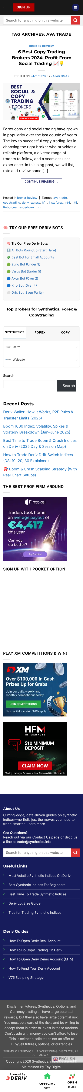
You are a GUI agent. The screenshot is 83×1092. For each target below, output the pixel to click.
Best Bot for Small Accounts (32, 257)
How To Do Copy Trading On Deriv (35, 950)
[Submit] (75, 20)
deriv (25, 202)
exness (35, 202)
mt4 (67, 202)
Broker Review (41, 46)
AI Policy (40, 1054)
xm (38, 207)
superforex (26, 207)
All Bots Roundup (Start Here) (33, 250)
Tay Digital (53, 1067)
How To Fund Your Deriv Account (34, 968)
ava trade (60, 197)
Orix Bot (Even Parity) (27, 292)
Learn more (36, 824)
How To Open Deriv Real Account (34, 941)
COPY (65, 332)
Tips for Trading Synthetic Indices (35, 913)
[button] (75, 7)
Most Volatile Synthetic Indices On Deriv (40, 876)
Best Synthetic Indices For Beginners (37, 885)
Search (8, 376)
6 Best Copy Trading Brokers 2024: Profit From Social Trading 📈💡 (42, 57)
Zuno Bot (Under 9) (25, 264)
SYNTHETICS (14, 332)
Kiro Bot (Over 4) (24, 285)
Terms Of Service (18, 1051)
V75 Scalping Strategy (26, 978)
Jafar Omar (60, 76)
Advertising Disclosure (58, 1051)
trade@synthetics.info (34, 842)
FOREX (40, 332)
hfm (44, 202)
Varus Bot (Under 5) (26, 271)
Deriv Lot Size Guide (24, 903)
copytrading (11, 202)
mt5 (74, 202)
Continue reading (41, 181)
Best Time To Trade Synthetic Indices (37, 894)
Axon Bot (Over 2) (24, 278)
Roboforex (10, 207)
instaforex (56, 202)
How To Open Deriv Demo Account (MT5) (41, 959)
